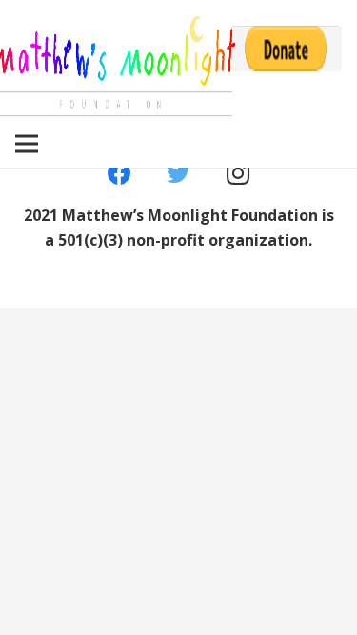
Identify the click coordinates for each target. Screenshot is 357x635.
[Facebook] (119, 174)
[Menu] (26, 144)
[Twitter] (178, 174)
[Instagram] (238, 174)
